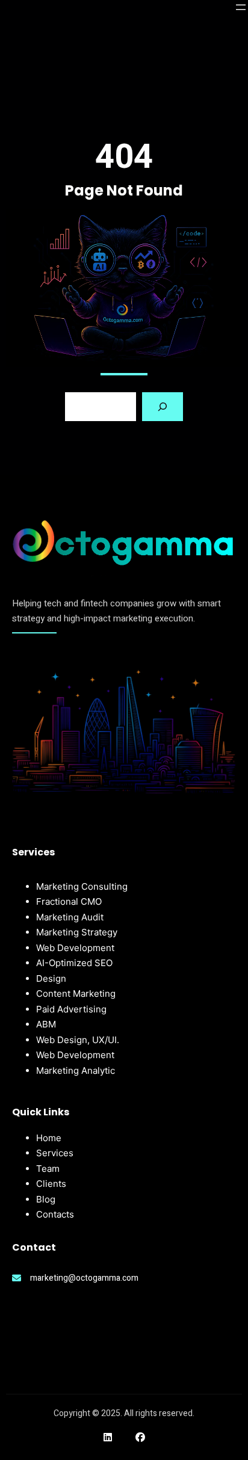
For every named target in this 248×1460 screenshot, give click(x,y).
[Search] (162, 406)
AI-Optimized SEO (74, 963)
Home (48, 1138)
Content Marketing (76, 993)
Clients (51, 1183)
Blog (45, 1199)
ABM (46, 1024)
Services (54, 1153)
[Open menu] (241, 7)
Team (48, 1168)
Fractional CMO (69, 901)
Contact (52, 1214)
